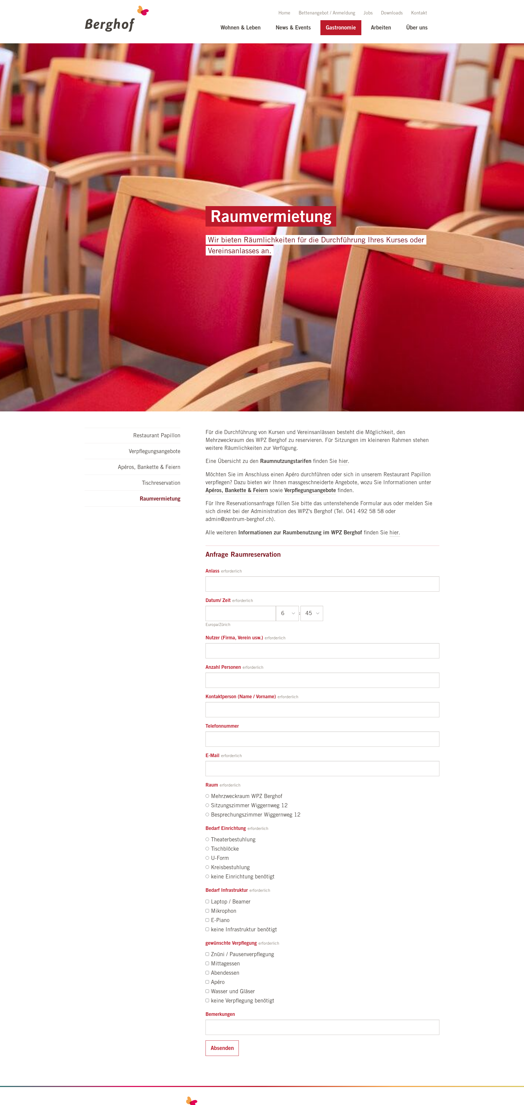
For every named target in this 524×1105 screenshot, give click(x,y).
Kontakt (419, 13)
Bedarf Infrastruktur (227, 890)
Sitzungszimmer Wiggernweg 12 (249, 806)
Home (284, 13)
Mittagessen (225, 964)
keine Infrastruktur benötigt (244, 930)
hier (343, 462)
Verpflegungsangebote (154, 452)
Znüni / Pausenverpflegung (242, 955)
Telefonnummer (222, 726)
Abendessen (225, 973)
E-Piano (220, 921)
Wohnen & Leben (241, 28)
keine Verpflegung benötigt (242, 1001)
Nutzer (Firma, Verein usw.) (234, 638)
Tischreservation (161, 483)
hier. (394, 533)
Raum (212, 785)
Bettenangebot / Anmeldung (327, 13)
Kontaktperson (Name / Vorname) (241, 697)
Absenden (222, 1049)
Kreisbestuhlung (230, 868)
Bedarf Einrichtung (226, 828)
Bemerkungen (220, 1014)
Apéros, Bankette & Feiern (149, 468)
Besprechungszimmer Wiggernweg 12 (255, 815)
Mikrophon (223, 911)
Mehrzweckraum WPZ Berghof (246, 797)
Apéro (218, 983)
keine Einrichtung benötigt (243, 877)
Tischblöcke (225, 849)
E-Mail (212, 756)
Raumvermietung (160, 499)
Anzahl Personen (223, 667)
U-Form (220, 859)
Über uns (417, 28)
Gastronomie (341, 28)
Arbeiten (381, 28)
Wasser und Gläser (233, 992)
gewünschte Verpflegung (231, 943)
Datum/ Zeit (218, 600)
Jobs (368, 13)
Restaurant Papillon (156, 436)
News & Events (293, 28)
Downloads (392, 13)
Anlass (212, 571)
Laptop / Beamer (231, 902)
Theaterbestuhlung (233, 840)
